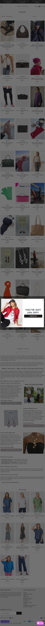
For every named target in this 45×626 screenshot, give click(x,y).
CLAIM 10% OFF (33, 316)
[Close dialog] (42, 300)
